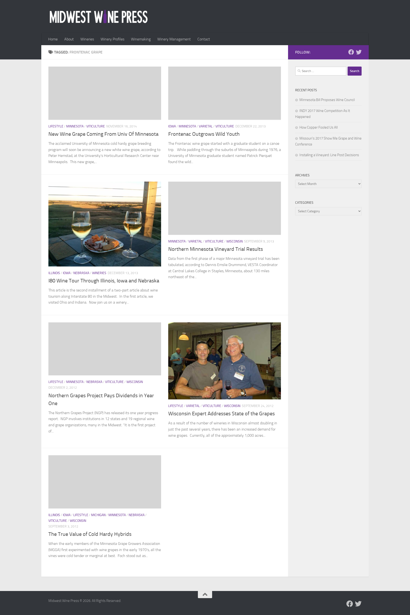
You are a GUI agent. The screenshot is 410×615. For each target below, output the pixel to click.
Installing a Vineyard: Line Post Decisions (329, 155)
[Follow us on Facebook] (351, 52)
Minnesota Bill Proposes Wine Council (327, 100)
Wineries (87, 39)
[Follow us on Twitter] (359, 52)
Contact (203, 39)
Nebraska (81, 273)
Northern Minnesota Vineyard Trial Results (215, 249)
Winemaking (141, 39)
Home (53, 39)
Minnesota (75, 126)
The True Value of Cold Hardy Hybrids (89, 534)
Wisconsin (234, 241)
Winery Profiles (112, 39)
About (69, 39)
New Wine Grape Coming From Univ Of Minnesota (103, 134)
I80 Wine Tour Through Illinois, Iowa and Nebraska (103, 281)
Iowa (172, 126)
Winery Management (174, 39)
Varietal (206, 126)
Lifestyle (55, 126)
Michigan (98, 515)
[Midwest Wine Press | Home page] (98, 17)
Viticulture (95, 126)
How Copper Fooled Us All (318, 127)
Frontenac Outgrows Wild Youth (204, 134)
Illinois (54, 273)
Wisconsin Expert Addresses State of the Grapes (221, 414)
